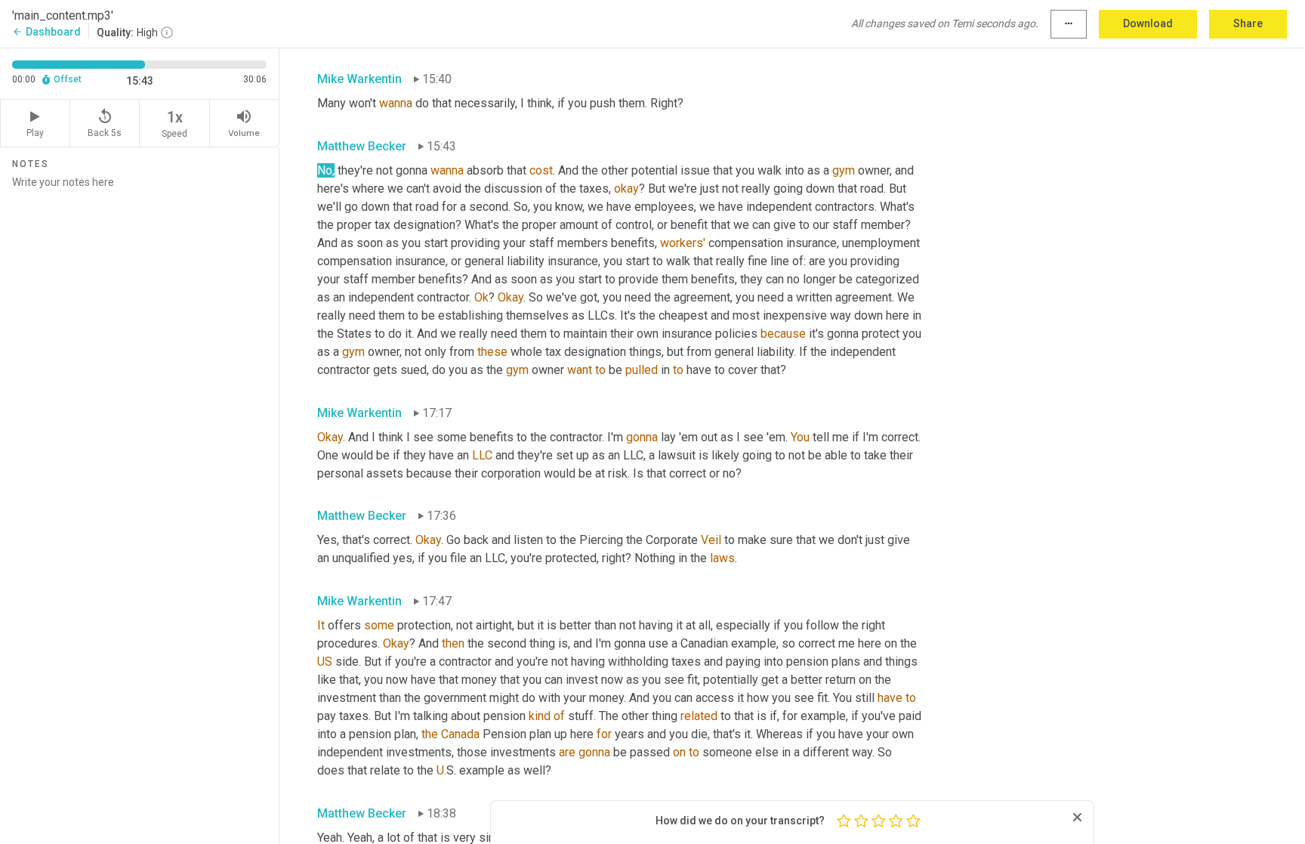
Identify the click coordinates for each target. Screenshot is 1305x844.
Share (1248, 23)
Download (1148, 23)
